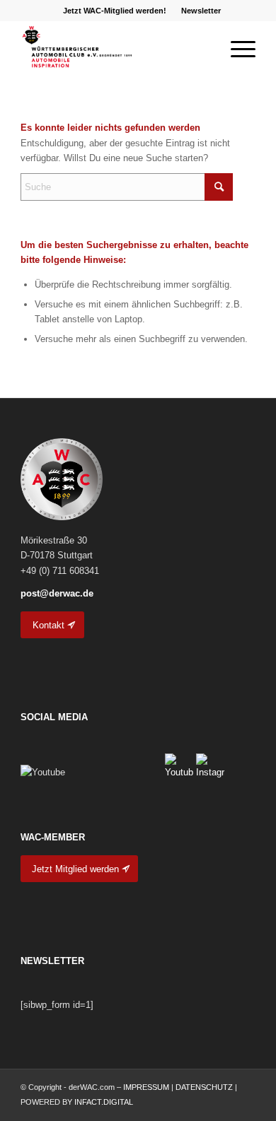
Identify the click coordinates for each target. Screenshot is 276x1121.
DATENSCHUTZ (204, 1087)
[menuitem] (115, 10)
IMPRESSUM (146, 1087)
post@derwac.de (57, 593)
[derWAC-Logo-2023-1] (114, 48)
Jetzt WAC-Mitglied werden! (114, 10)
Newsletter (201, 10)
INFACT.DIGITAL (103, 1102)
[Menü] (236, 48)
